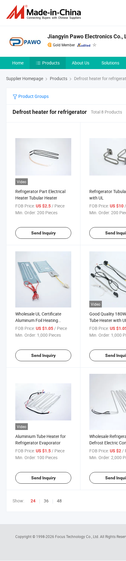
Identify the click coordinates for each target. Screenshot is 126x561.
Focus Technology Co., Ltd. (77, 536)
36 (46, 501)
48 (59, 501)
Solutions (110, 63)
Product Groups (33, 96)
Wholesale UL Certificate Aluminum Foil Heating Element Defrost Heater (38, 320)
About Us (80, 63)
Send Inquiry (43, 232)
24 (33, 500)
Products (51, 63)
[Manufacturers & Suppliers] (44, 12)
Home (18, 63)
